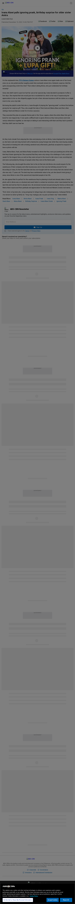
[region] (37, 893)
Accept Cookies (52, 900)
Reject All (66, 900)
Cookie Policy (34, 896)
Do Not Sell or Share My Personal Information (18, 900)
